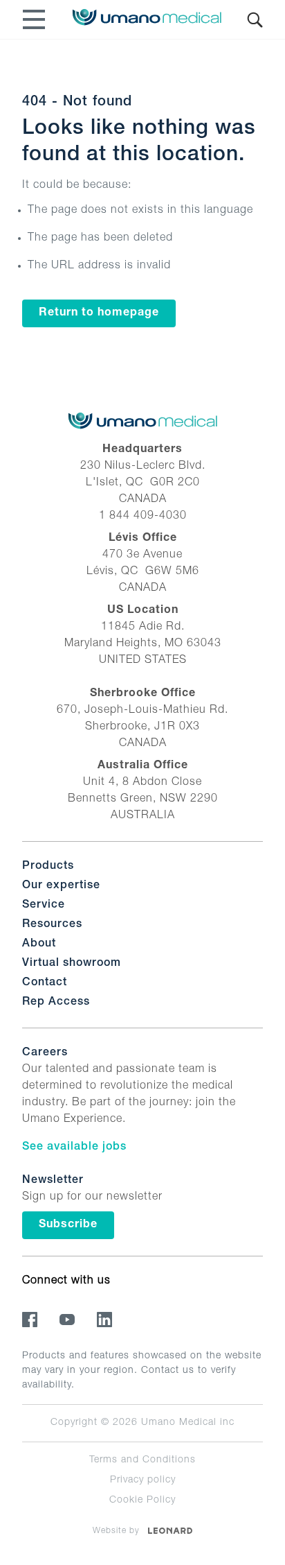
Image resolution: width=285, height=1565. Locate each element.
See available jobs (74, 1147)
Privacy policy (143, 1480)
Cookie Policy (142, 1500)
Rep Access (56, 1002)
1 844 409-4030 (143, 516)
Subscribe (68, 1225)
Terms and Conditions (142, 1460)
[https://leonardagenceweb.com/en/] (170, 1530)
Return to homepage (99, 313)
